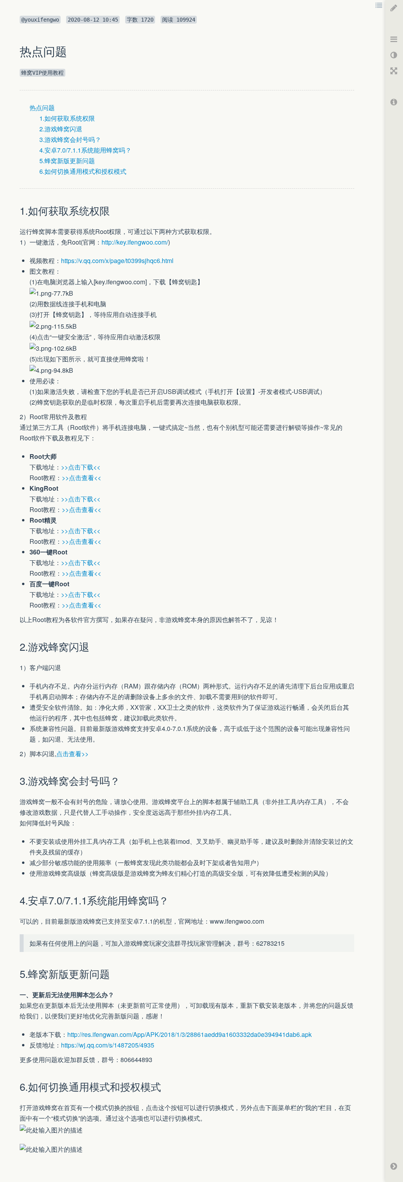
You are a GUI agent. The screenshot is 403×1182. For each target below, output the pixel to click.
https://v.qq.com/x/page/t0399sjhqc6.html (117, 260)
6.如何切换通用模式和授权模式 (82, 171)
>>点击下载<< (80, 466)
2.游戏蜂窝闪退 (60, 128)
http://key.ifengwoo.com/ (135, 242)
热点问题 (42, 107)
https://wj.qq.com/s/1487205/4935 (107, 1044)
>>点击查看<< (81, 477)
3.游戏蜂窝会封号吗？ (70, 139)
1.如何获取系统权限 (67, 118)
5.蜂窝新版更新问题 (67, 160)
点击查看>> (72, 753)
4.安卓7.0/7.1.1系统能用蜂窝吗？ (85, 150)
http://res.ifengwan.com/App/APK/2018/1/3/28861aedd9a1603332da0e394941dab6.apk (189, 1034)
